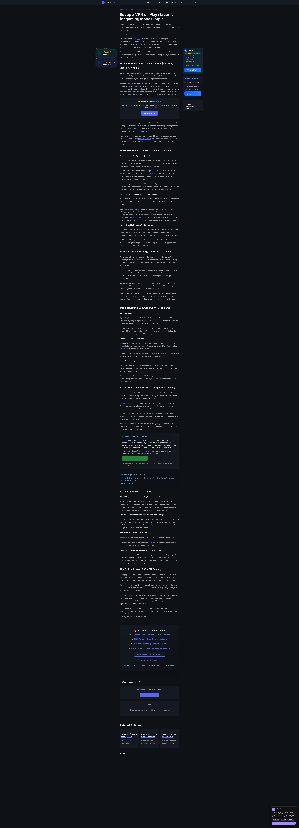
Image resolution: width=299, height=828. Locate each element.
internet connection (136, 217)
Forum (172, 2)
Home (121, 9)
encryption (153, 543)
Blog (167, 2)
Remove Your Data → (193, 93)
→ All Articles (187, 108)
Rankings (149, 2)
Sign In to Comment (149, 695)
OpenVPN (149, 174)
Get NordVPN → (149, 113)
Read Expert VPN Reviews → (149, 661)
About (180, 2)
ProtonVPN (124, 403)
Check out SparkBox (284, 823)
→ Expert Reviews (189, 106)
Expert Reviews (159, 2)
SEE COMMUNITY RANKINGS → (149, 654)
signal (122, 346)
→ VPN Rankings (188, 104)
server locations (145, 139)
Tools (185, 2)
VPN (138, 39)
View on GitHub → (128, 484)
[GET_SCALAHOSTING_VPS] (134, 458)
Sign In (194, 2)
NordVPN (156, 101)
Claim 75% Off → (192, 70)
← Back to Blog (125, 753)
